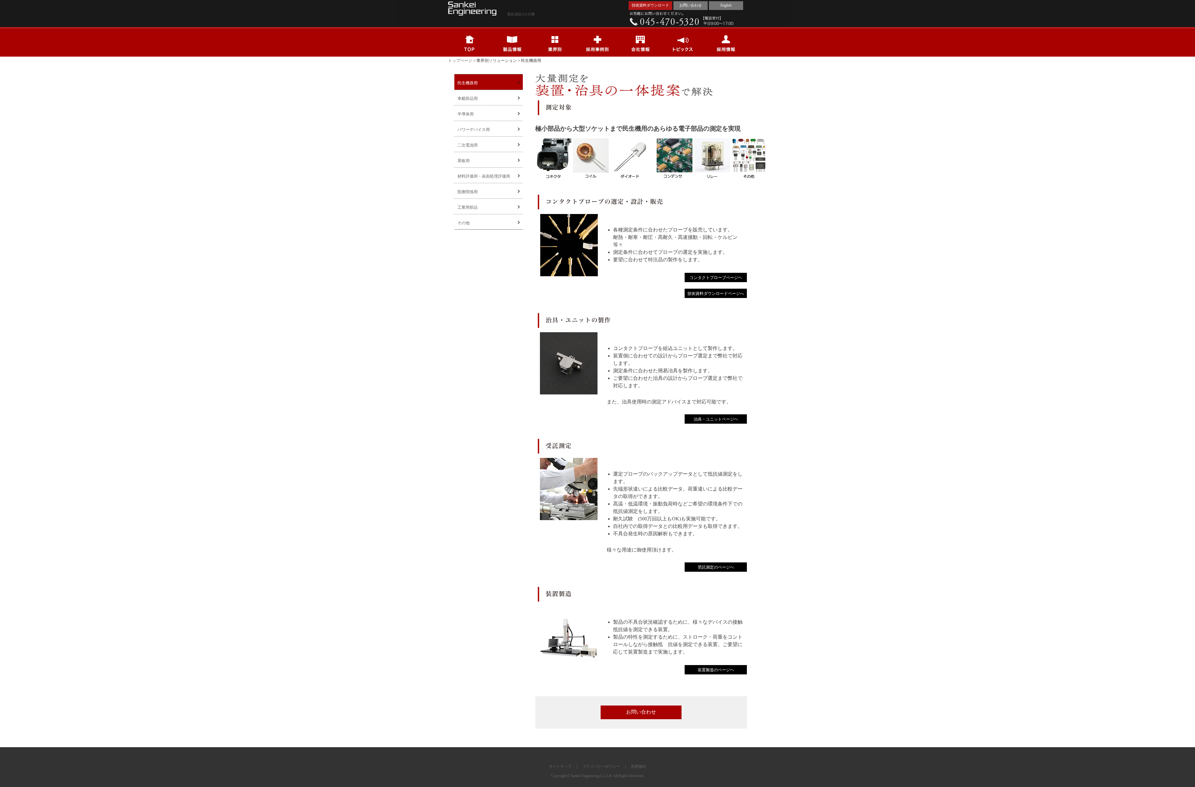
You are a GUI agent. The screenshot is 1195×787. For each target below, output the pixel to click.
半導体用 (465, 114)
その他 (463, 223)
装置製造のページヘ (716, 670)
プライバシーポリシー (601, 766)
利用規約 (638, 766)
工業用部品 (467, 207)
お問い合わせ (690, 5)
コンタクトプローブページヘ (716, 277)
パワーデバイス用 (473, 129)
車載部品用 (467, 98)
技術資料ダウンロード (650, 5)
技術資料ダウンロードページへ (715, 293)
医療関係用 (467, 191)
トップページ (460, 60)
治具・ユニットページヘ (716, 419)
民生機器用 (467, 83)
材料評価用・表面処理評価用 (483, 176)
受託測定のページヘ (716, 567)
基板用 (463, 160)
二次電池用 (467, 145)
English (726, 5)
